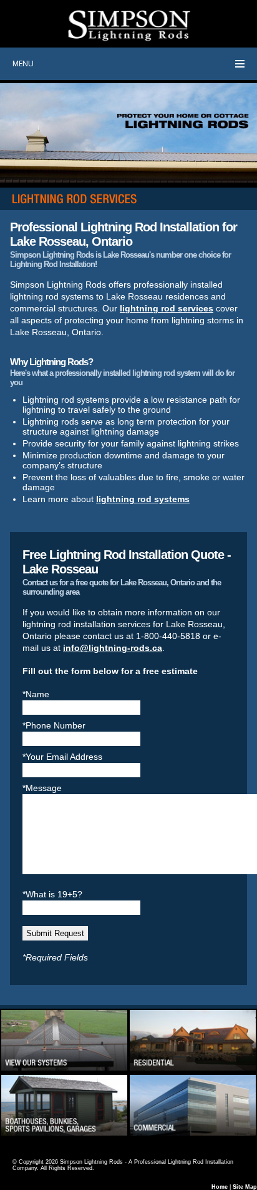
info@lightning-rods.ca (112, 648)
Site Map (245, 1187)
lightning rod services (166, 308)
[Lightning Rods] (64, 1069)
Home (219, 1187)
